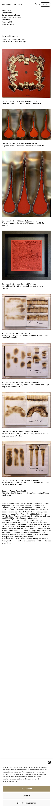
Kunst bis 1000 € (8, 24)
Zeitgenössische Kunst (11, 15)
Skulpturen (6, 19)
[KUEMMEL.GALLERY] (12, 4)
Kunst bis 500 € (7, 22)
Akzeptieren (26, 788)
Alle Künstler (7, 10)
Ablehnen (26, 796)
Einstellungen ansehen (26, 803)
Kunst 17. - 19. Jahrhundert (12, 17)
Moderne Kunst (8, 12)
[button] (49, 762)
